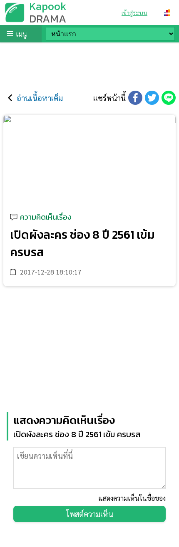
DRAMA (47, 18)
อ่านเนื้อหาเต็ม (40, 98)
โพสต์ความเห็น (89, 514)
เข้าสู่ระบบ (134, 12)
